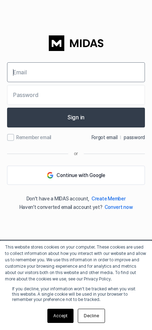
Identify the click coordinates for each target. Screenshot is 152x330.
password (134, 137)
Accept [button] (60, 315)
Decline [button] (91, 315)
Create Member (108, 198)
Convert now (119, 207)
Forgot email (105, 137)
